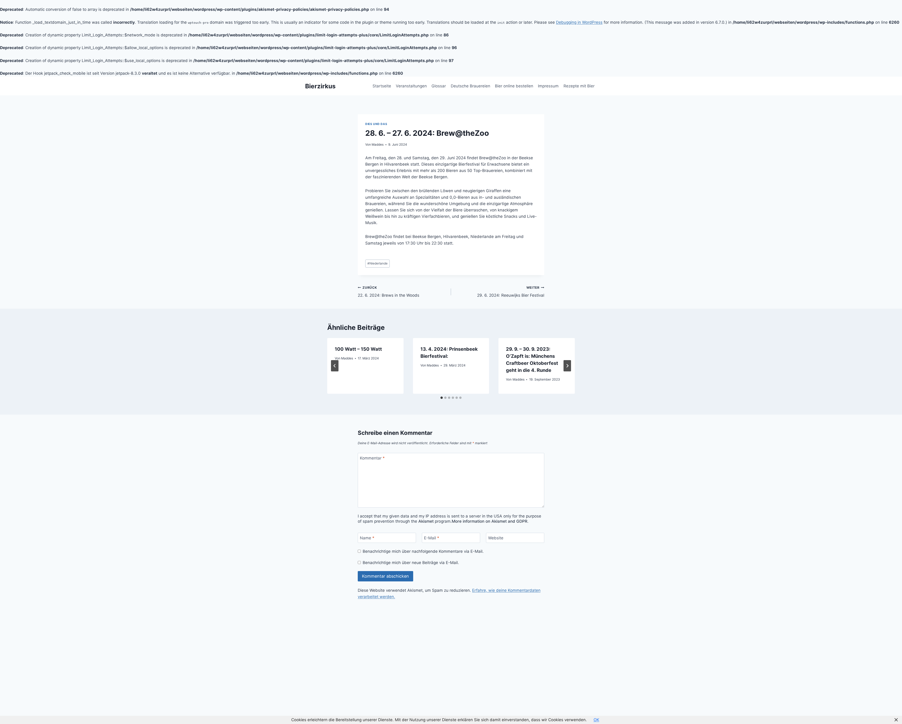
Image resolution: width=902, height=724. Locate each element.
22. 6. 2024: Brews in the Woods (388, 292)
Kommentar (372, 458)
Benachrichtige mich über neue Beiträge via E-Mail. (411, 562)
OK (596, 719)
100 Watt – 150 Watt (358, 349)
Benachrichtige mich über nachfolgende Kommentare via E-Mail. (423, 551)
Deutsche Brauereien (470, 86)
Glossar (439, 86)
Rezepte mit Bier (579, 86)
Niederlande (377, 263)
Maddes (378, 144)
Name (367, 538)
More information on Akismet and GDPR (489, 521)
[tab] (441, 398)
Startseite (382, 86)
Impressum (548, 86)
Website (495, 538)
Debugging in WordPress (579, 22)
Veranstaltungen (411, 86)
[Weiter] (567, 365)
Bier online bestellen (514, 86)
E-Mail (431, 538)
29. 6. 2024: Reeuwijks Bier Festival (510, 292)
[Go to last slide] (334, 365)
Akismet (426, 521)
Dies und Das (376, 124)
